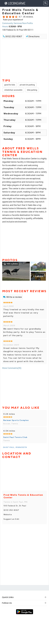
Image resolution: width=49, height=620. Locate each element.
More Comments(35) (11, 368)
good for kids (9, 84)
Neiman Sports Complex (16, 420)
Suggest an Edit (11, 519)
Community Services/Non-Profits (17, 23)
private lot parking (27, 84)
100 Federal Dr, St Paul (15, 506)
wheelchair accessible (13, 90)
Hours (5, 26)
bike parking (32, 90)
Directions (33, 36)
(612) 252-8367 (13, 36)
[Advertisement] (24, 58)
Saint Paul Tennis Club (15, 437)
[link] (16, 271)
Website (8, 514)
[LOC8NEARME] (14, 3)
